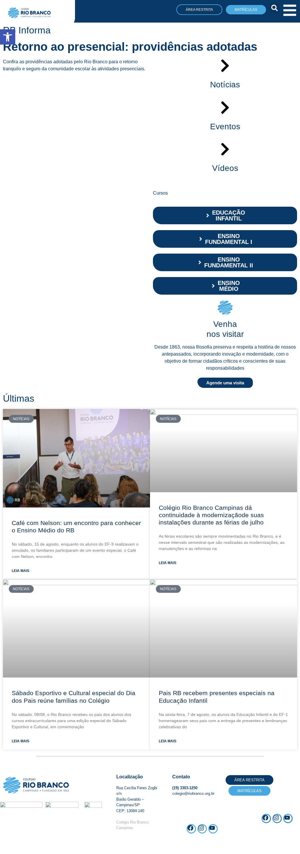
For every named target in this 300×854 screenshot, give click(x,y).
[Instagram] (277, 818)
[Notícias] (225, 65)
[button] (274, 8)
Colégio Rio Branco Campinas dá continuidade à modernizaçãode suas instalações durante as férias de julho (212, 515)
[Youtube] (288, 818)
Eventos (225, 126)
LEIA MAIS (20, 571)
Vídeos (225, 168)
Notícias (225, 84)
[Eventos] (225, 107)
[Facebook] (266, 818)
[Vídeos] (225, 149)
